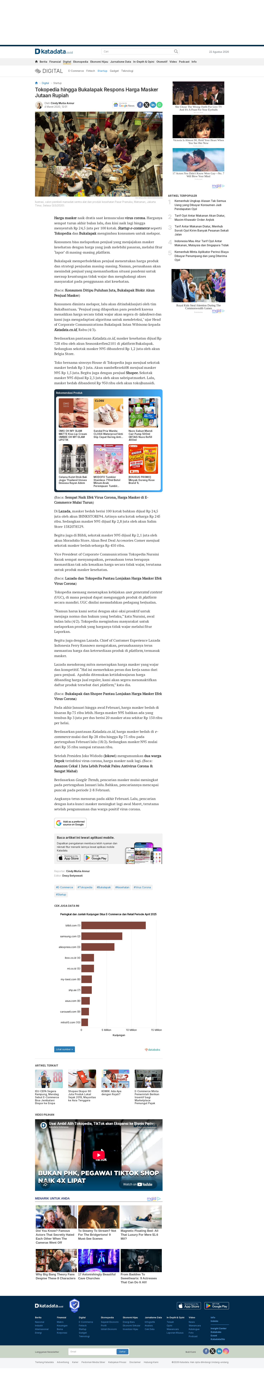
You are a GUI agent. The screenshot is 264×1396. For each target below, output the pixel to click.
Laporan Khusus (175, 1332)
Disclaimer (135, 1362)
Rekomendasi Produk (69, 392)
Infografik (150, 1322)
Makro (60, 1322)
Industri (39, 1325)
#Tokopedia (85, 887)
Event (214, 1335)
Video (173, 61)
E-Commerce (76, 70)
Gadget (114, 70)
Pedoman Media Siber (93, 1362)
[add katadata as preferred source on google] (108, 823)
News (192, 1322)
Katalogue (194, 1329)
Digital (67, 61)
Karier (75, 1362)
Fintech (90, 70)
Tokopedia (62, 233)
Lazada (64, 511)
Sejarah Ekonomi (110, 1322)
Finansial (55, 61)
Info (194, 61)
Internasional (41, 1329)
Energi (38, 1332)
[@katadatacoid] (226, 1351)
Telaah (170, 1322)
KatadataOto (218, 1339)
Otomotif (161, 61)
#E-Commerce (64, 887)
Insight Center (219, 1328)
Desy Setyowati (72, 875)
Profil (103, 1325)
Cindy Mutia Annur (62, 103)
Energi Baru (129, 1322)
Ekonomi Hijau (99, 61)
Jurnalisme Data (120, 61)
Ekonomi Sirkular (131, 1325)
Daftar (122, 1351)
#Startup (61, 894)
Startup (102, 70)
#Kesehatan (122, 887)
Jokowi (110, 755)
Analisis (149, 1325)
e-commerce (140, 228)
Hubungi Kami (151, 1362)
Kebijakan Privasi (117, 1362)
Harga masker (65, 217)
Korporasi (62, 1332)
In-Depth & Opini (143, 61)
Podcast (184, 61)
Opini (169, 1325)
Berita (43, 61)
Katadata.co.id (65, 329)
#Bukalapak (104, 887)
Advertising (63, 1362)
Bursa (60, 1329)
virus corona (135, 217)
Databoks (216, 1332)
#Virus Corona (142, 887)
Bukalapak (87, 233)
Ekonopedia (80, 61)
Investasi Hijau (130, 1329)
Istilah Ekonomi (109, 1329)
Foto (191, 1332)
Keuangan (62, 1325)
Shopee (132, 372)
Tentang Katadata (44, 1362)
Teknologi (127, 70)
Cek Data (149, 1329)
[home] (36, 62)
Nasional (39, 1322)
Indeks (214, 1321)
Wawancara (173, 1329)
